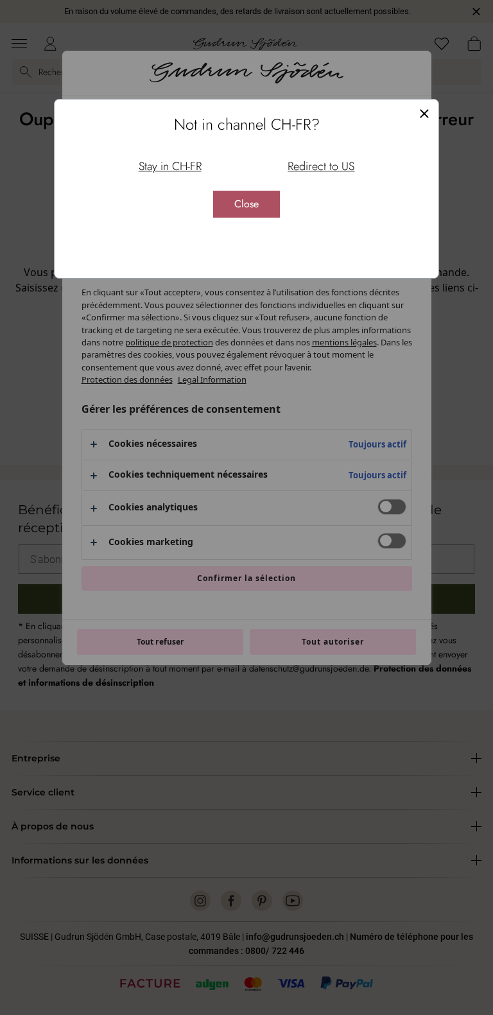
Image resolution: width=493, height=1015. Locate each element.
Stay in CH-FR (170, 166)
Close (246, 203)
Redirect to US (321, 166)
